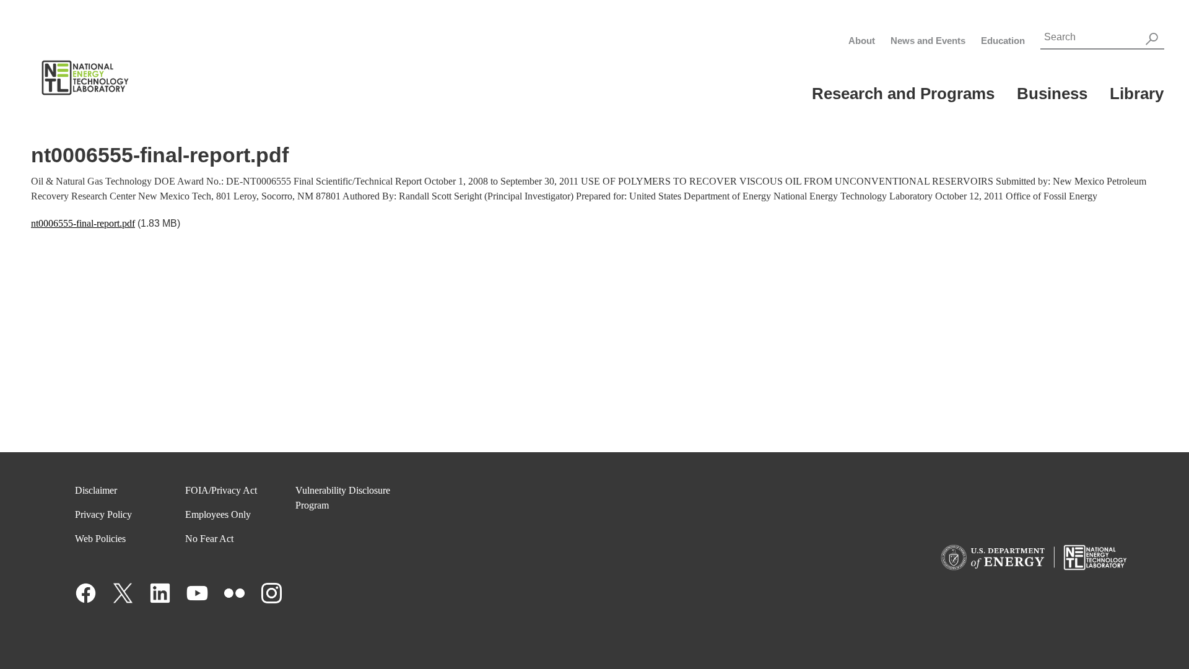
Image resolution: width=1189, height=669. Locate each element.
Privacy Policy (103, 514)
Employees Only (218, 514)
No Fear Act (209, 538)
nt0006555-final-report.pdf (83, 223)
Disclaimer (96, 490)
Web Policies (100, 538)
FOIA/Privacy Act (221, 490)
